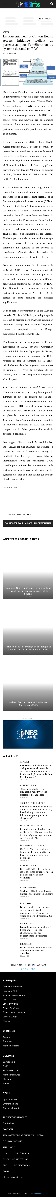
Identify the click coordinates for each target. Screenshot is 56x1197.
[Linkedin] (42, 499)
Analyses (25, 762)
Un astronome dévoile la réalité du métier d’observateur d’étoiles (36, 950)
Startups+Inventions (12, 1108)
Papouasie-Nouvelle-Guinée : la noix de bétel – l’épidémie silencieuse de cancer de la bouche (28, 591)
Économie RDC (10, 991)
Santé (6, 32)
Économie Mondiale (31, 826)
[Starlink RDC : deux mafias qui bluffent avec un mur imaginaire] (10, 891)
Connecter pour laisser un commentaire (28, 523)
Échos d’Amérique (11, 1008)
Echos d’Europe (10, 1016)
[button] (4, 4)
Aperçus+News (28, 887)
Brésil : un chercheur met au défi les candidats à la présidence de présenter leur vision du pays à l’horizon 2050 (36, 911)
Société (6, 1066)
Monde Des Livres (11, 1074)
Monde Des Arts (10, 1070)
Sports (6, 1083)
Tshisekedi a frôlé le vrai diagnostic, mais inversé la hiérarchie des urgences (33, 792)
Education (26, 924)
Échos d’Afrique (10, 1003)
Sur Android (9, 1123)
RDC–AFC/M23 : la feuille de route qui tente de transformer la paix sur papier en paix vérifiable (36, 873)
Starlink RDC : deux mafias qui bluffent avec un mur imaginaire (36, 892)
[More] (49, 499)
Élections (25, 904)
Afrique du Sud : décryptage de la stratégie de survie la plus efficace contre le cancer (28, 648)
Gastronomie (9, 1061)
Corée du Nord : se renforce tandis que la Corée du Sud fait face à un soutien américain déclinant (35, 853)
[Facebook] (16, 499)
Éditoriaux (8, 1041)
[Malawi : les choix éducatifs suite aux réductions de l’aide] (28, 683)
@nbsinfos (28, 969)
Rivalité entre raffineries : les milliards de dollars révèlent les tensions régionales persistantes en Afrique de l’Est (36, 833)
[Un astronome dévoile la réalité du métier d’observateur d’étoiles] (10, 949)
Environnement (10, 1103)
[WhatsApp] (36, 499)
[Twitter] (22, 499)
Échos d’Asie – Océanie (14, 1012)
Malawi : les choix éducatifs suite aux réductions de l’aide (28, 704)
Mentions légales (41, 1193)
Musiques (7, 1079)
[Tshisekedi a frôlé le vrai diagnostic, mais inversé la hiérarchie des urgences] (10, 791)
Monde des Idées (11, 1045)
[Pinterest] (29, 499)
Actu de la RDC (28, 785)
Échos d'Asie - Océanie (32, 846)
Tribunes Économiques (32, 803)
